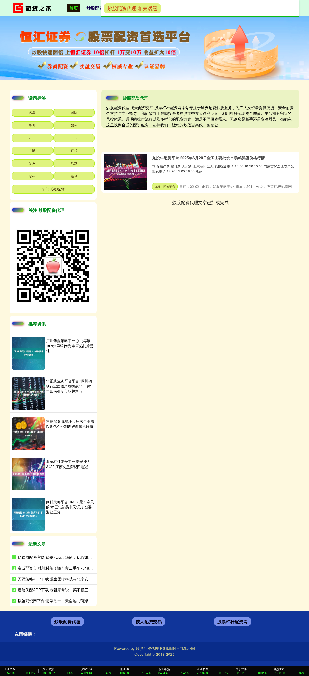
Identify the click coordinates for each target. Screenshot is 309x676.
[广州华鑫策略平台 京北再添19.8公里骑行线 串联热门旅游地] (28, 353)
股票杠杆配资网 (232, 621)
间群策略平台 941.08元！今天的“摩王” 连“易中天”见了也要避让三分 (70, 506)
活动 (74, 163)
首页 (73, 8)
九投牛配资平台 (165, 186)
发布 (32, 163)
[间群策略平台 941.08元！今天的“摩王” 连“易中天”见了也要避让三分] (28, 514)
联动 (74, 176)
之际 (32, 150)
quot (74, 138)
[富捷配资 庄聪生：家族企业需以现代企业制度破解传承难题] (28, 433)
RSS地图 (168, 648)
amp (32, 138)
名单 (32, 112)
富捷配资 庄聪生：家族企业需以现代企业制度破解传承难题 (70, 424)
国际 (74, 112)
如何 (74, 125)
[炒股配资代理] (33, 7)
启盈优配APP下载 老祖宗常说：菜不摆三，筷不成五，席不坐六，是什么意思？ (86, 590)
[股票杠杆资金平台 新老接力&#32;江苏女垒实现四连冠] (28, 474)
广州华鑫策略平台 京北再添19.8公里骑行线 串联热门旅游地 (70, 345)
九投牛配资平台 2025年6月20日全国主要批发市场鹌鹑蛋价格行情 (208, 157)
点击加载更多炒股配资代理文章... (200, 202)
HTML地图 (186, 648)
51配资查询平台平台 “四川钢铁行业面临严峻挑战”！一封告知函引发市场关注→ (69, 385)
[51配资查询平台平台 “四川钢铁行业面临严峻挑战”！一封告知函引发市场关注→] (28, 393)
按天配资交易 (149, 621)
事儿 (32, 125)
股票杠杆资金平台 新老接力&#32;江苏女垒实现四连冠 (68, 464)
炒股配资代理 (99, 8)
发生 (32, 176)
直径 (74, 150)
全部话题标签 (53, 189)
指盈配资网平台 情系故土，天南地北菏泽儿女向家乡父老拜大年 (72, 600)
